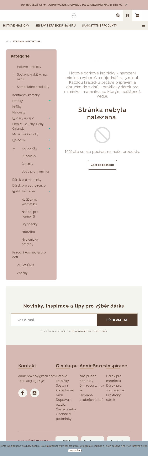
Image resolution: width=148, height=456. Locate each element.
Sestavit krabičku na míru (32, 77)
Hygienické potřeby (30, 242)
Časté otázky (66, 409)
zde (145, 446)
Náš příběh (88, 376)
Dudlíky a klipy (23, 118)
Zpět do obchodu (102, 164)
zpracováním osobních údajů (89, 331)
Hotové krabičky (29, 67)
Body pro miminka (35, 171)
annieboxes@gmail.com (37, 376)
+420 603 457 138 (31, 381)
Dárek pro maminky (27, 180)
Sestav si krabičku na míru (65, 390)
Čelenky (28, 164)
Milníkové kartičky (25, 134)
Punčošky (29, 156)
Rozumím (75, 450)
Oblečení (18, 140)
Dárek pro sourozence (29, 185)
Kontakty (86, 381)
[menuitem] (16, 25)
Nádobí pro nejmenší (30, 214)
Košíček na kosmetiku (30, 202)
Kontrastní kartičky (26, 95)
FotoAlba (28, 232)
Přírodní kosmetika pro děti (29, 255)
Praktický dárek (23, 191)
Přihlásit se (117, 320)
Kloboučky (30, 148)
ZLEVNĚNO (25, 265)
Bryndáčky (30, 224)
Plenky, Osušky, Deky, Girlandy (28, 126)
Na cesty (18, 112)
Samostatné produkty (33, 87)
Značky (22, 273)
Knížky (17, 106)
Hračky (17, 101)
